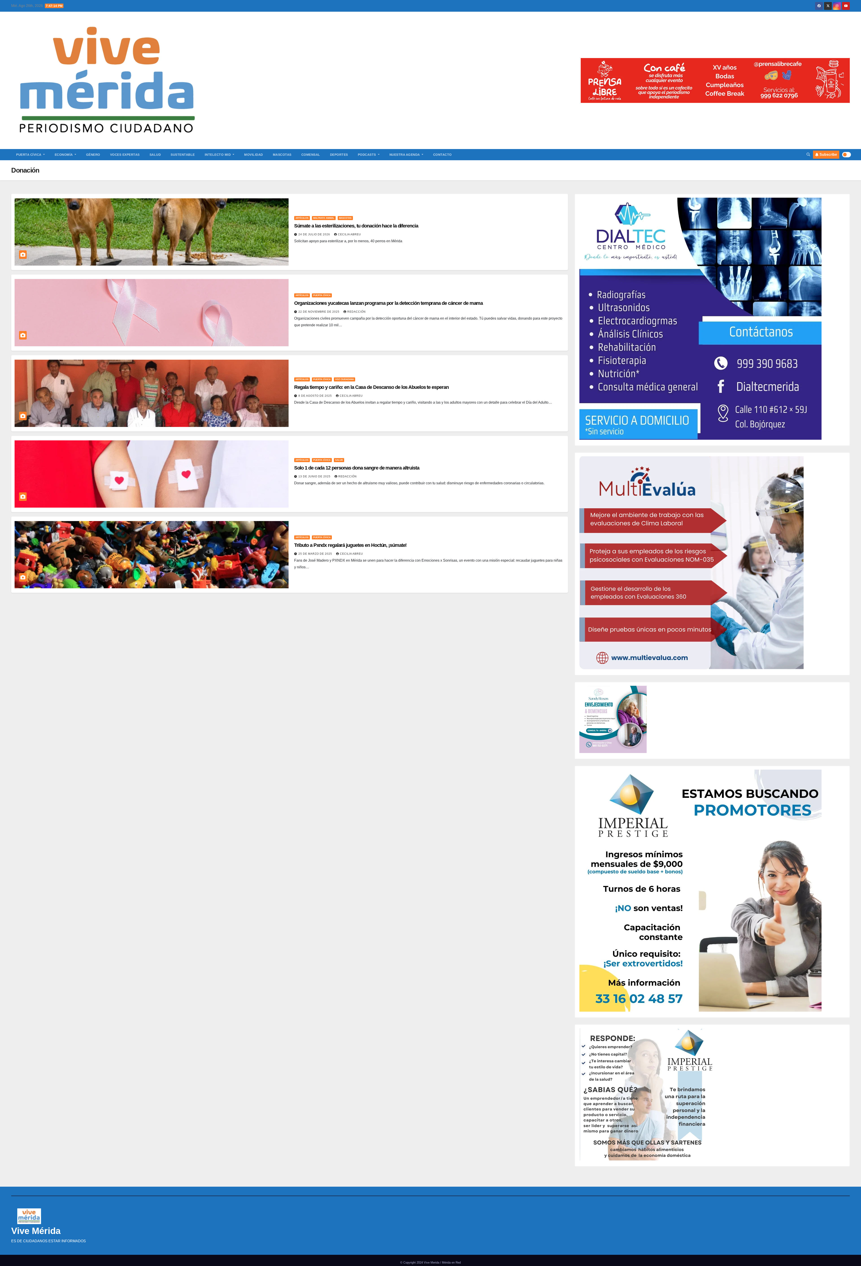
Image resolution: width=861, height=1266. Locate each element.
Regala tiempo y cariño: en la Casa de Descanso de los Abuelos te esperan (372, 387)
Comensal (310, 154)
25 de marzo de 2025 (315, 553)
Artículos (302, 218)
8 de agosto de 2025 (315, 395)
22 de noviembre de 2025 (319, 311)
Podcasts (367, 154)
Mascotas (282, 154)
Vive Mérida (36, 1231)
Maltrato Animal (323, 218)
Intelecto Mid (218, 154)
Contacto (442, 154)
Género (93, 154)
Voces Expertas (125, 154)
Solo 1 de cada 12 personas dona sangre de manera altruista (356, 468)
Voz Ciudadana (344, 379)
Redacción (356, 311)
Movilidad (253, 154)
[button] (808, 154)
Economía (64, 154)
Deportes (339, 154)
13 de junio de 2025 (314, 476)
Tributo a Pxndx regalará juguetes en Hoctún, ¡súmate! (350, 545)
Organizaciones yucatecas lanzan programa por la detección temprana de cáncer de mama (388, 303)
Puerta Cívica (29, 154)
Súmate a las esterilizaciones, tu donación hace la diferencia (356, 226)
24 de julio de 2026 (314, 234)
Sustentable (183, 154)
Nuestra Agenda (405, 154)
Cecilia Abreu (349, 234)
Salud (155, 154)
